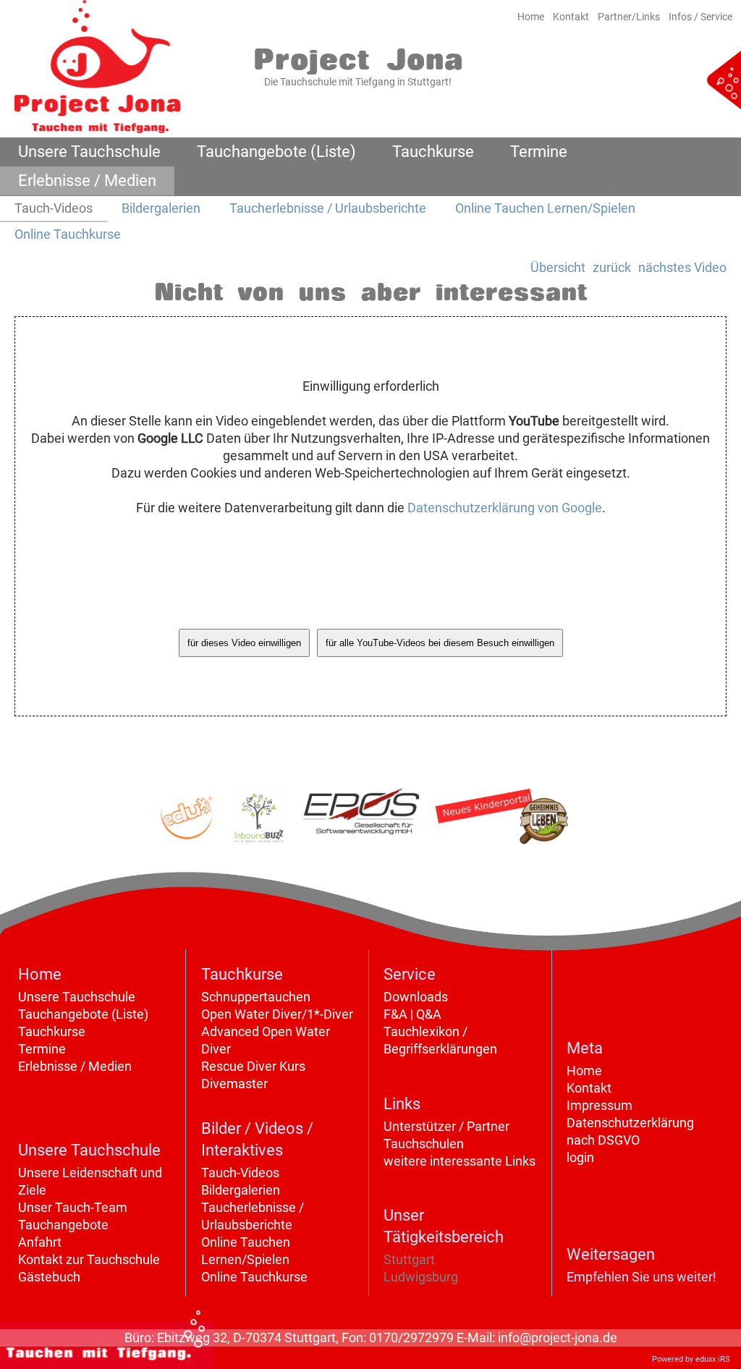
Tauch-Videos (240, 1172)
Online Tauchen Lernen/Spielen (245, 1250)
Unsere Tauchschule (76, 996)
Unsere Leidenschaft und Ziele (90, 1181)
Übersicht (557, 267)
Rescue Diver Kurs (253, 1066)
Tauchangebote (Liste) (83, 1014)
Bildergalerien (240, 1190)
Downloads (416, 996)
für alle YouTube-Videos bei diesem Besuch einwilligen (440, 642)
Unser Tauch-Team (72, 1207)
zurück (612, 267)
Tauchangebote (63, 1224)
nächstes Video (682, 267)
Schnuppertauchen (255, 996)
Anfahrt (40, 1242)
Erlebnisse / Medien (75, 1066)
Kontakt (589, 1087)
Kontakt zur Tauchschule (89, 1259)
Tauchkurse (51, 1031)
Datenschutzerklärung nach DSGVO (630, 1131)
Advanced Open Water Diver (265, 1040)
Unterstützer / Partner (446, 1126)
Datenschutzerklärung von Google (504, 507)
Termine (42, 1048)
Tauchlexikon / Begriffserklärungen (440, 1040)
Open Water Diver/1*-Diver (277, 1014)
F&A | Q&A (412, 1014)
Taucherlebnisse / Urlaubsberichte (252, 1216)
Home (584, 1070)
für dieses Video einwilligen (244, 642)
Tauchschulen (424, 1143)
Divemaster (234, 1083)
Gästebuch (49, 1276)
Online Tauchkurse (254, 1276)
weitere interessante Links (459, 1161)
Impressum (599, 1105)
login (580, 1157)
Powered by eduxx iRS (691, 1359)
